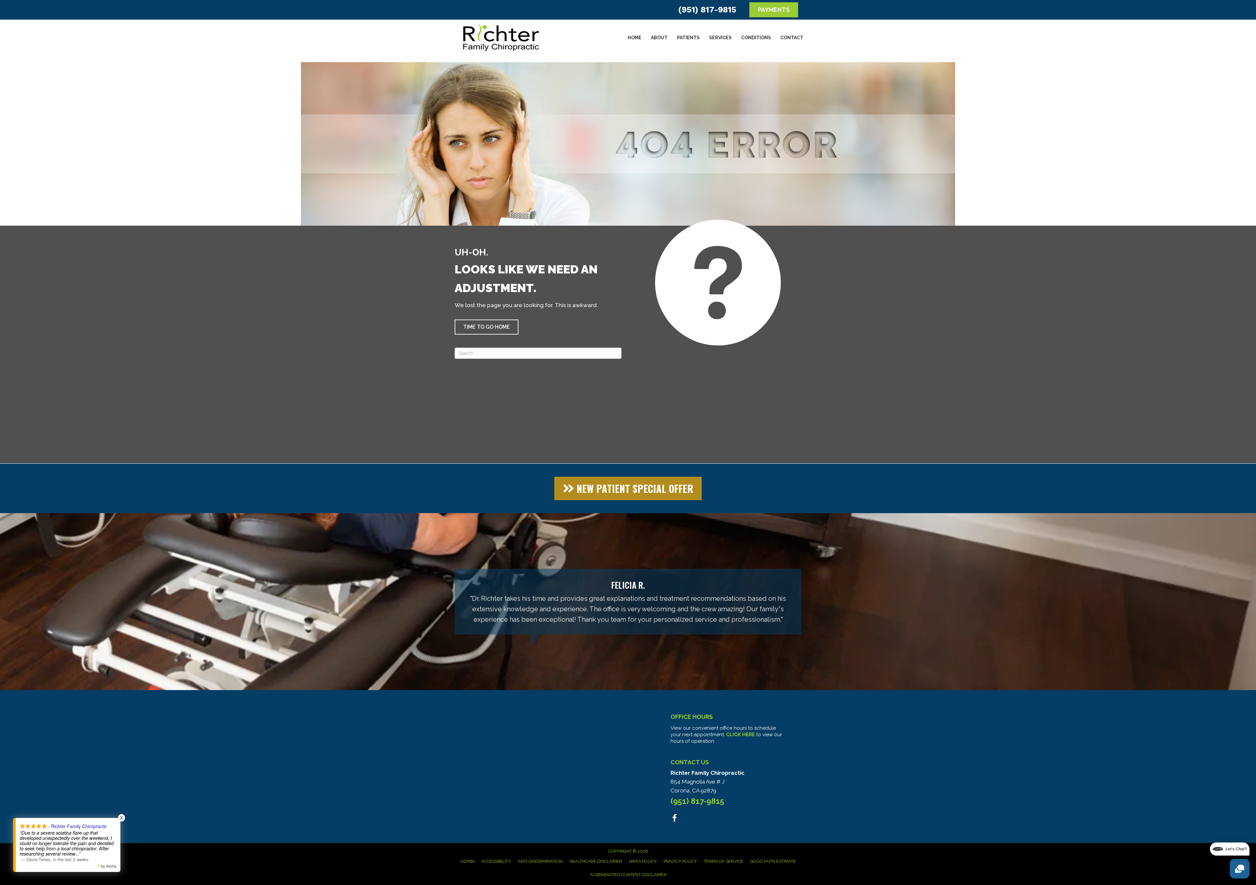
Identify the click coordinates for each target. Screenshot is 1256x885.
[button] (486, 327)
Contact (791, 37)
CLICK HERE (740, 735)
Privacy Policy (680, 861)
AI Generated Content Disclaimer (628, 874)
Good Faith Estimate (773, 861)
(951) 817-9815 (707, 9)
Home (634, 37)
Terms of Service (723, 861)
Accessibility (496, 861)
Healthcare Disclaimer (595, 861)
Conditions (756, 37)
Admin (468, 861)
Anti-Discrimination (540, 861)
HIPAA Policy (643, 861)
